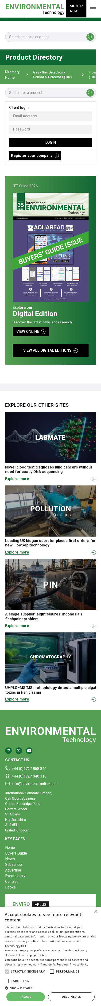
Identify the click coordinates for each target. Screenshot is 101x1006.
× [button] (95, 911)
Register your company (31, 155)
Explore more (17, 479)
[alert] (50, 956)
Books (10, 887)
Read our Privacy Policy (72, 964)
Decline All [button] (71, 997)
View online (27, 331)
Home (10, 847)
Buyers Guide (16, 853)
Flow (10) (92, 74)
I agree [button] (25, 997)
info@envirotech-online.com (35, 784)
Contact (11, 881)
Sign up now (76, 8)
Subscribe (13, 864)
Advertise (13, 870)
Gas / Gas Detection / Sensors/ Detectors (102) (52, 74)
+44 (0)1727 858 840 (29, 768)
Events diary (15, 876)
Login (50, 142)
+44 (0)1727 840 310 (29, 776)
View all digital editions (47, 350)
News (10, 859)
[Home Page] (34, 9)
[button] (7, 971)
